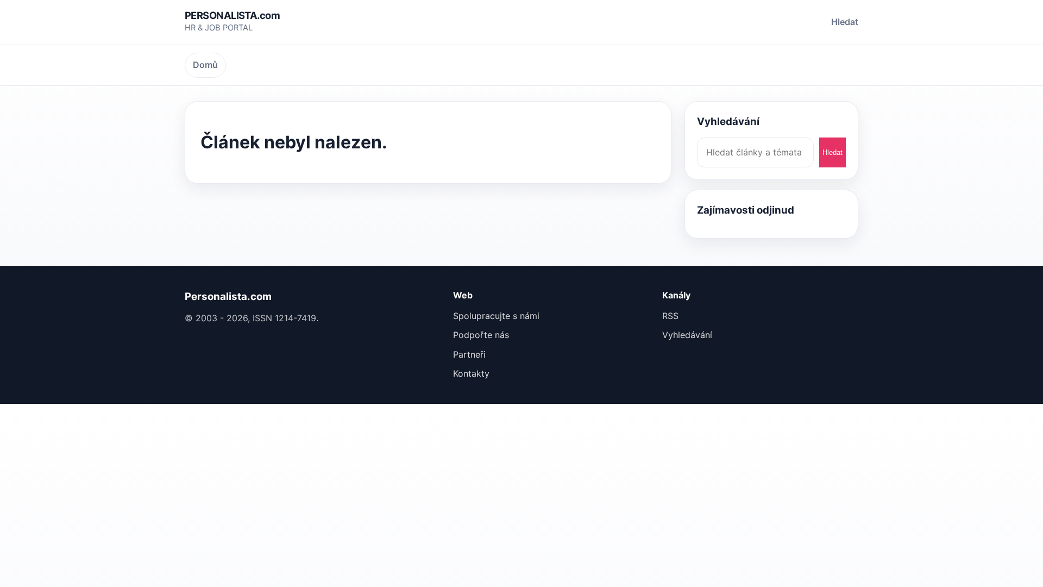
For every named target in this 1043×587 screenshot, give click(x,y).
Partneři (469, 354)
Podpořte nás (481, 334)
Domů (205, 64)
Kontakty (471, 373)
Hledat (844, 21)
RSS (670, 315)
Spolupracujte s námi (496, 315)
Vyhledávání (687, 334)
